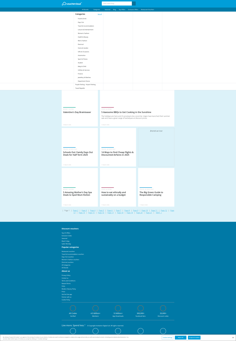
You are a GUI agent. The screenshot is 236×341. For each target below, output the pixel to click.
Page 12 (164, 210)
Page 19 (130, 212)
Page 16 (101, 212)
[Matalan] (161, 159)
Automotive (81, 55)
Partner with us (66, 297)
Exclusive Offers (133, 9)
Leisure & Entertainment (85, 30)
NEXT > (159, 212)
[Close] (233, 337)
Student (80, 63)
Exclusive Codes (67, 236)
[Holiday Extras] (151, 159)
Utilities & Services (84, 70)
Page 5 (101, 210)
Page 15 (91, 212)
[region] (118, 337)
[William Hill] (161, 149)
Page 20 (139, 212)
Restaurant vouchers (147, 9)
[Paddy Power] (151, 149)
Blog (114, 9)
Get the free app (67, 294)
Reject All (180, 337)
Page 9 (135, 210)
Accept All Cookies (194, 337)
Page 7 (118, 210)
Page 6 (110, 210)
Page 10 (145, 210)
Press (63, 291)
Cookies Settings (167, 337)
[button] (86, 10)
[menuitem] (86, 10)
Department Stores (84, 81)
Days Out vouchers (68, 257)
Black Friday (65, 241)
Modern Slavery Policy (69, 289)
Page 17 (110, 212)
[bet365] (151, 139)
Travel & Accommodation (86, 26)
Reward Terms (66, 283)
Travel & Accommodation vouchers (73, 254)
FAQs (63, 286)
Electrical (81, 44)
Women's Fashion (83, 33)
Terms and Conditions (68, 281)
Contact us (65, 278)
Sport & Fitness (82, 59)
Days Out (81, 22)
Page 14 (82, 212)
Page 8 (127, 210)
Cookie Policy (66, 300)
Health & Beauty (83, 37)
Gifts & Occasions (83, 52)
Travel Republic (80, 88)
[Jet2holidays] (161, 139)
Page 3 (84, 210)
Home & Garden (83, 48)
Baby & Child (82, 66)
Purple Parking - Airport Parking (85, 84)
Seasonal (107, 9)
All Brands (65, 268)
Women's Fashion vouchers (70, 259)
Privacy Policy (66, 275)
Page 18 (120, 212)
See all (100, 14)
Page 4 (92, 210)
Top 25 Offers (66, 233)
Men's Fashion (82, 41)
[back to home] (72, 3)
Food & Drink (82, 18)
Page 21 (149, 212)
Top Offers (122, 9)
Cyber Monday (66, 244)
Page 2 (75, 210)
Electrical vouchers (67, 262)
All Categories (66, 265)
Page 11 (154, 210)
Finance (80, 74)
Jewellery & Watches (84, 77)
